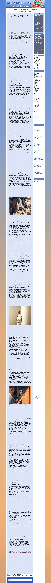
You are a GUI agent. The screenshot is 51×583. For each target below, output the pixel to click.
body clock (35, 132)
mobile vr (35, 174)
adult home (10, 555)
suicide (26, 552)
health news (35, 160)
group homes (27, 553)
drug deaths (40, 153)
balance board (36, 131)
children (39, 139)
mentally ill (15, 553)
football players (36, 157)
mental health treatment (12, 556)
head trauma (35, 159)
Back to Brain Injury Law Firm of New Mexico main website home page (20, 575)
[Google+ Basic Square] (37, 181)
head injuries (35, 158)
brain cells (38, 132)
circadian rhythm (36, 143)
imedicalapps (41, 164)
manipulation (40, 167)
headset (39, 159)
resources (29, 552)
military (42, 173)
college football (36, 146)
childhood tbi (35, 139)
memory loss (25, 551)
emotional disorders (22, 552)
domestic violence (36, 152)
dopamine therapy (36, 153)
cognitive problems (20, 551)
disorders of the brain (37, 151)
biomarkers (39, 131)
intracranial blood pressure (37, 166)
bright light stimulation (37, 138)
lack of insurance (36, 167)
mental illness (11, 553)
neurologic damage (39, 174)
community (10, 552)
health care (41, 159)
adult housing (15, 555)
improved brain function (37, 165)
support (17, 552)
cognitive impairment (13, 551)
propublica (26, 555)
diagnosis (41, 150)
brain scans (39, 137)
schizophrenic (19, 553)
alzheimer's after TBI (37, 130)
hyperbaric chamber (36, 164)
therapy (14, 552)
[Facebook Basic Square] (34, 181)
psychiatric (23, 553)
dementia (35, 150)
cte (9, 551)
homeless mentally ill (20, 555)
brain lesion (41, 136)
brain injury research (36, 136)
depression (29, 551)
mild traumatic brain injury (37, 173)
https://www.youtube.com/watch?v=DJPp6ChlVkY (16, 19)
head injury (39, 158)
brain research (36, 137)
